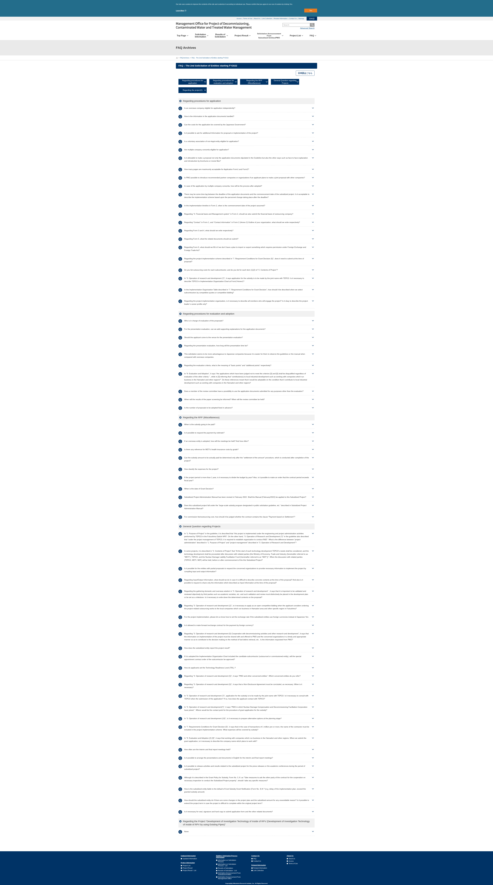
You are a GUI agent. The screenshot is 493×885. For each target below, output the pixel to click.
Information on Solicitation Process (227, 861)
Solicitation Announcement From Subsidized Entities (229, 874)
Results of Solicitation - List (227, 871)
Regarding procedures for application (192, 81)
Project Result (187, 868)
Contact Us (293, 19)
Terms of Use (247, 19)
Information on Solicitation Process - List (227, 865)
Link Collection (267, 19)
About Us (257, 19)
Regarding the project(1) (193, 90)
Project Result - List (189, 870)
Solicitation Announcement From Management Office (229, 877)
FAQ (254, 859)
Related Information (280, 19)
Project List (186, 866)
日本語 (312, 19)
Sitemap (301, 19)
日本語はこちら (305, 73)
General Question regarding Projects (285, 81)
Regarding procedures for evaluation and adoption (223, 81)
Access (239, 19)
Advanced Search (307, 28)
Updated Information (190, 859)
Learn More (180, 11)
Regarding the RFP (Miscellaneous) (254, 81)
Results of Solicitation (225, 868)
